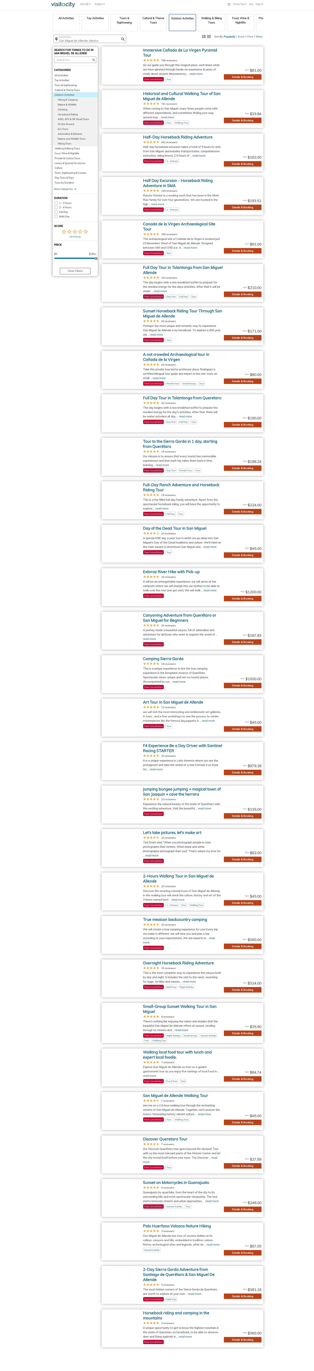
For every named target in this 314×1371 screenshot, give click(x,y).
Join (251, 4)
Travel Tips (239, 4)
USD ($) (84, 4)
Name (259, 36)
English (99, 4)
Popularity (229, 36)
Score (241, 36)
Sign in (259, 4)
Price (250, 36)
